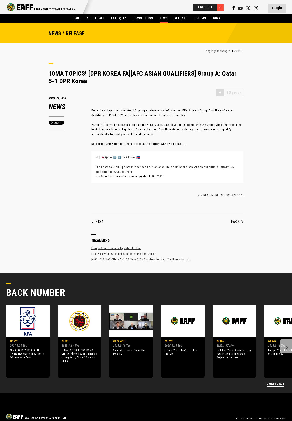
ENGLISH (237, 51)
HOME (76, 18)
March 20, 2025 (153, 176)
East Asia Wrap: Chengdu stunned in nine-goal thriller (123, 253)
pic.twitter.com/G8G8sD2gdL (114, 171)
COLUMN (200, 18)
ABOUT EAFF (95, 18)
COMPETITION (143, 18)
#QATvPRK (227, 167)
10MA (216, 18)
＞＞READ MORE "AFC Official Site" (220, 195)
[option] (25, 341)
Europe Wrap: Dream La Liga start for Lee (116, 248)
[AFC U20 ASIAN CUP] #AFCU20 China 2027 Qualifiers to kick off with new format (140, 259)
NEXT (99, 221)
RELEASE (180, 18)
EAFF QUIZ (118, 18)
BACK (235, 221)
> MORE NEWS (275, 384)
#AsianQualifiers (207, 167)
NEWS (164, 18)
